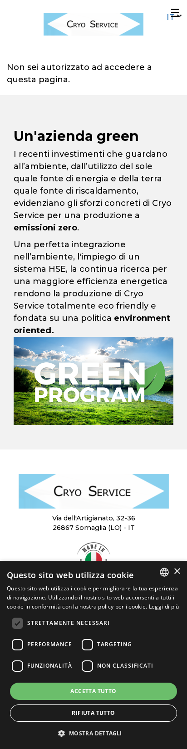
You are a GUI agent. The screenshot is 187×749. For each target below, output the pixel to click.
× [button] (176, 571)
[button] (93, 733)
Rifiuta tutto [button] (93, 713)
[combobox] (164, 572)
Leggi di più (164, 606)
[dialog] (93, 655)
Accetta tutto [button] (93, 691)
